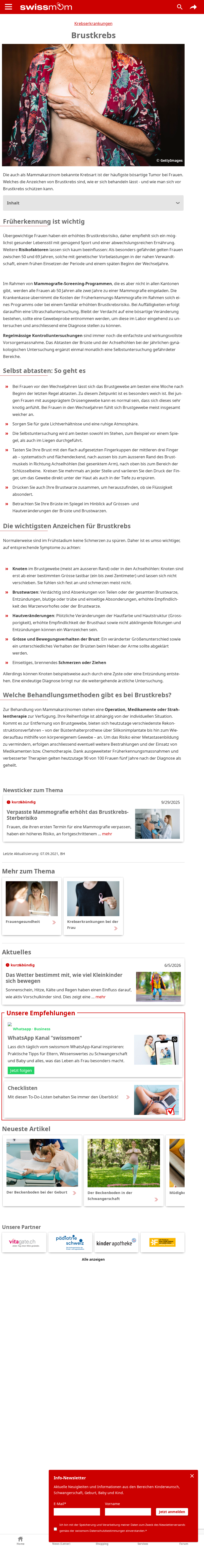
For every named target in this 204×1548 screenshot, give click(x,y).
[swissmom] (93, 6)
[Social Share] (193, 7)
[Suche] (180, 7)
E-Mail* (60, 1503)
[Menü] (8, 6)
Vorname (112, 1503)
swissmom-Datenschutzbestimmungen (100, 1531)
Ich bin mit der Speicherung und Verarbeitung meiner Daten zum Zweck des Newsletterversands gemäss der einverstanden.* (122, 1528)
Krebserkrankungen (93, 23)
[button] (20, 1541)
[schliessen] (192, 1476)
